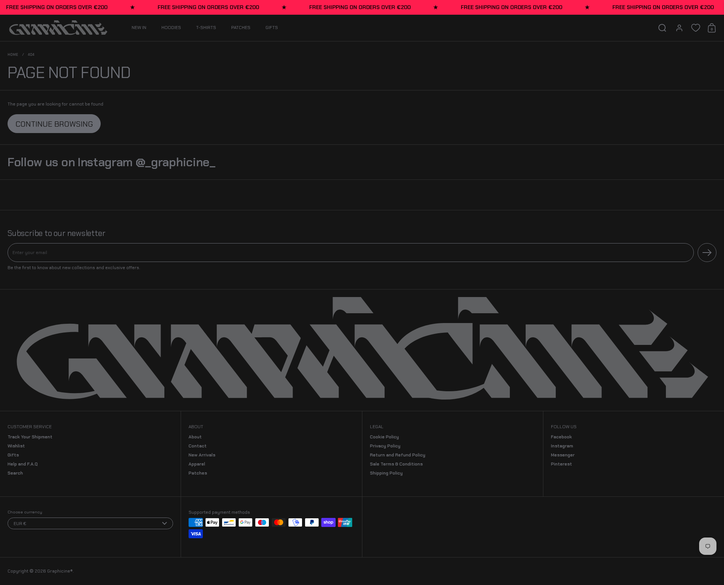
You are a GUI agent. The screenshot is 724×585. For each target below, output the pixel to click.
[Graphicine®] (58, 27)
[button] (662, 28)
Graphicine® (60, 571)
